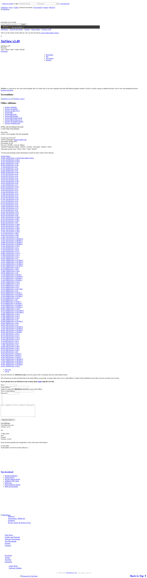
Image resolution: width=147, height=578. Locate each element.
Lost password (64, 3)
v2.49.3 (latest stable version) (49, 33)
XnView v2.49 (46, 29)
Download (4, 51)
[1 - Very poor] (2, 395)
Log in (7, 371)
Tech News (9, 535)
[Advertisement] (73, 459)
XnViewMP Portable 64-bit (13, 118)
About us (11, 516)
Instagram (8, 562)
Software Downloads (12, 539)
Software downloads (16, 29)
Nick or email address (7, 391)
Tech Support (38, 7)
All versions (49, 58)
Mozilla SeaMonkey (11, 476)
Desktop (27, 29)
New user (8, 369)
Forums (45, 7)
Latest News (13, 566)
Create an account (7, 3)
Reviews (48, 60)
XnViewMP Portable (11, 116)
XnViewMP (8, 112)
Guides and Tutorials (12, 537)
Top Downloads (10, 541)
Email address (5, 387)
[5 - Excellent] (2, 403)
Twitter (7, 558)
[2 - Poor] (2, 397)
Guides (16, 7)
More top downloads (11, 486)
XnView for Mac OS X (12, 111)
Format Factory (9, 477)
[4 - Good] (2, 401)
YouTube (8, 560)
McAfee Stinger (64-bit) (12, 479)
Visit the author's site (20, 139)
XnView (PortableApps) (12, 123)
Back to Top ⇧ (138, 575)
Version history (5, 156)
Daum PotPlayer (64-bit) (12, 485)
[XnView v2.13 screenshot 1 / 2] (6, 99)
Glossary (8, 545)
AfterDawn (4, 7)
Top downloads (7, 472)
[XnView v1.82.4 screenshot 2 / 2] (18, 99)
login (40, 381)
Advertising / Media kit (16, 518)
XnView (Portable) (11, 107)
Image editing (35, 29)
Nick (2, 385)
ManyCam (8, 483)
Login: (16, 3)
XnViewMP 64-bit (10, 114)
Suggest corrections (7, 90)
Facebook (8, 555)
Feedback (11, 521)
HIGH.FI (52, 7)
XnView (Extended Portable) (14, 121)
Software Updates (15, 568)
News (11, 7)
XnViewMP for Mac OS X (13, 120)
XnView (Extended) (11, 109)
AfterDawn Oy (71, 573)
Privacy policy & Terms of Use (19, 523)
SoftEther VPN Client (12, 481)
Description (49, 55)
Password (4, 393)
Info (47, 56)
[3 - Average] (2, 399)
